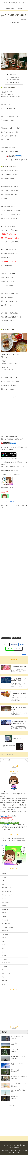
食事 (10, 637)
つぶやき (4, 637)
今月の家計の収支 (17, 637)
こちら (15, 809)
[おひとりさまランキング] (10, 155)
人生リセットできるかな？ (8, 501)
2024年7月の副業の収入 (14, 77)
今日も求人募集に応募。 (15, 79)
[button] (18, 649)
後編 (5, 845)
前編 (1, 845)
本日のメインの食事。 (14, 82)
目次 (11, 74)
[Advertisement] (14, 37)
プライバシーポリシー (14, 1147)
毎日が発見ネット (7, 824)
